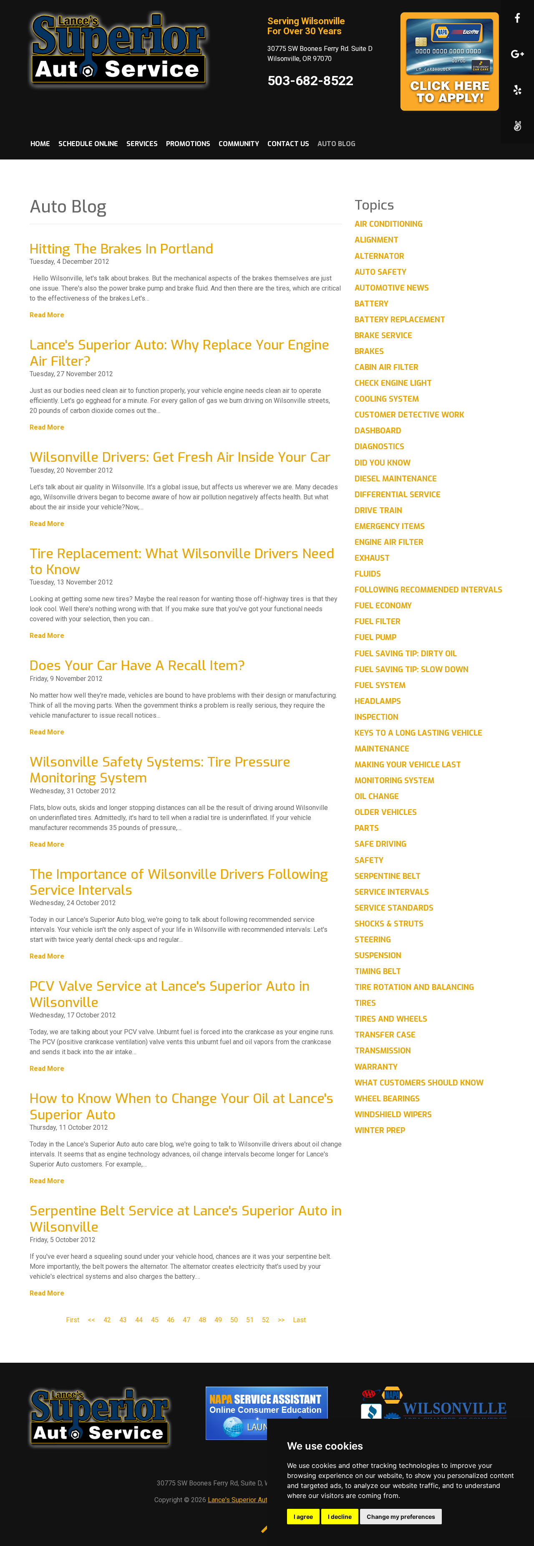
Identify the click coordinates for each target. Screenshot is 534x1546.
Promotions (188, 143)
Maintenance (382, 749)
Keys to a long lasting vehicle (418, 733)
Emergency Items (390, 526)
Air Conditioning (389, 224)
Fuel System (380, 686)
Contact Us (288, 143)
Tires (365, 1003)
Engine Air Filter (389, 542)
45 (155, 1320)
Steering (373, 940)
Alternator (379, 256)
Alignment (376, 240)
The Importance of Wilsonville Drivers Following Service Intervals (179, 882)
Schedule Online (88, 143)
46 (170, 1320)
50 (234, 1320)
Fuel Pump (375, 638)
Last (299, 1320)
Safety (369, 860)
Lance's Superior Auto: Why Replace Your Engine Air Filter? (179, 352)
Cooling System (387, 399)
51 (250, 1320)
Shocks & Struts (389, 924)
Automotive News (392, 288)
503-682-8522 (310, 81)
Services (142, 143)
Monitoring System (394, 781)
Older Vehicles (386, 812)
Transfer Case (385, 1035)
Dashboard (378, 431)
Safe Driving (380, 844)
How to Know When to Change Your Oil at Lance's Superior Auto (181, 1106)
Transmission (383, 1051)
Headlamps (378, 701)
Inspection (376, 717)
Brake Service (383, 336)
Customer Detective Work (409, 415)
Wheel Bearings (387, 1099)
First (72, 1320)
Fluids (368, 574)
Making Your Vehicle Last (408, 765)
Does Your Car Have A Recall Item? (137, 665)
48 (202, 1320)
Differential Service (398, 495)
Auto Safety (380, 272)
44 (139, 1320)
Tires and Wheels (391, 1019)
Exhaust (372, 558)
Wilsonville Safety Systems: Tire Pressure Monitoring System (160, 770)
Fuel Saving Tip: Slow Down (412, 670)
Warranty (376, 1067)
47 (186, 1320)
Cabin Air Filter (386, 367)
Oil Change (377, 797)
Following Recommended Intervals (428, 590)
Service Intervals (392, 892)
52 (266, 1320)
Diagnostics (379, 447)
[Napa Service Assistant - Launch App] (267, 1413)
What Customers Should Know (419, 1083)
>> (281, 1320)
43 (123, 1320)
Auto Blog (336, 143)
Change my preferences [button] (401, 1516)
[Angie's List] (517, 126)
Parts (367, 828)
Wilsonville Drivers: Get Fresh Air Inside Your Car (180, 457)
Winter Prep (380, 1131)
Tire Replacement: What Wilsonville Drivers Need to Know (182, 561)
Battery (371, 304)
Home (40, 143)
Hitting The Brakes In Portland (121, 249)
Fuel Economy (383, 606)
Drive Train (378, 511)
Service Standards (394, 908)
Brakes (369, 352)
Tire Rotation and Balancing (414, 987)
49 (218, 1320)
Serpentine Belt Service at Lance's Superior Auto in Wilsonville (186, 1218)
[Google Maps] (517, 54)
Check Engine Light (393, 383)
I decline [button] (340, 1516)
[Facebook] (517, 18)
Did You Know (383, 463)
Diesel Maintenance (396, 479)
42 (107, 1320)
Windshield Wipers (393, 1115)
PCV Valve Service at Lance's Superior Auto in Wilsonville (170, 994)
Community (239, 143)
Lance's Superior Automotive (249, 1500)
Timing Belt (378, 972)
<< (91, 1320)
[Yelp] (517, 90)
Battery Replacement (400, 320)
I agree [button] (303, 1516)
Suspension (378, 956)
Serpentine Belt (388, 876)
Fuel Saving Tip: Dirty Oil (406, 654)
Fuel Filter (377, 622)
